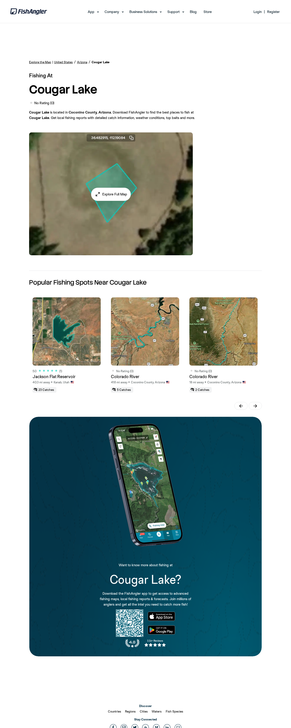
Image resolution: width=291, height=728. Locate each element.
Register (273, 11)
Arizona (82, 62)
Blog (193, 11)
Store (207, 11)
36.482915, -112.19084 (108, 137)
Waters (157, 711)
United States (63, 62)
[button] (111, 194)
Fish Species (174, 711)
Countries (114, 711)
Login (257, 11)
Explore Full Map (114, 194)
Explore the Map (40, 62)
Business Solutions (143, 11)
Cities (144, 711)
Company (112, 11)
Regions (130, 711)
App (91, 11)
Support (173, 11)
